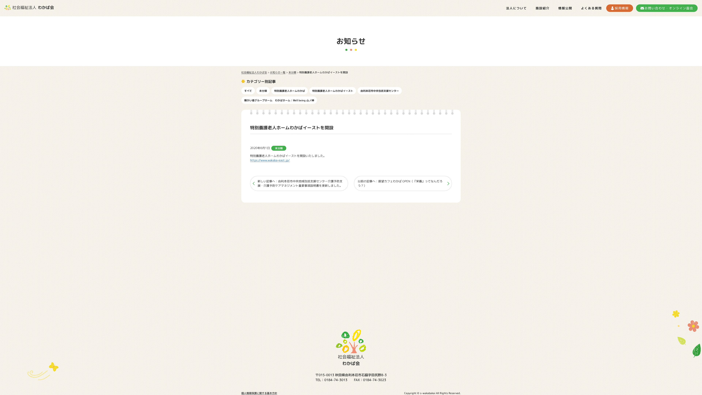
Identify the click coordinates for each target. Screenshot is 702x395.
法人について (516, 8)
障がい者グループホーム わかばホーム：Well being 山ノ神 (279, 100)
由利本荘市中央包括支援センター (380, 91)
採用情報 (622, 8)
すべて (248, 91)
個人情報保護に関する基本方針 (259, 393)
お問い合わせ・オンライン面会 (669, 8)
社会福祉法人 (33, 7)
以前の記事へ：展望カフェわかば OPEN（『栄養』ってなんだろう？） (400, 183)
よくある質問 (591, 8)
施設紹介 (543, 8)
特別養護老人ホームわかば (289, 91)
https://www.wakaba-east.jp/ (270, 160)
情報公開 (565, 8)
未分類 (263, 91)
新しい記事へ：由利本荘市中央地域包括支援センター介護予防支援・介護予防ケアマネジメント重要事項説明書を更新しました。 (300, 183)
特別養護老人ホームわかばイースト (332, 91)
